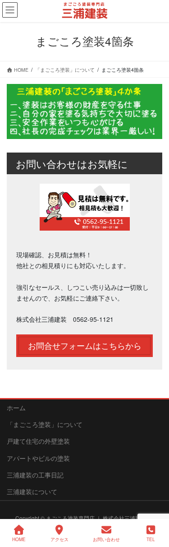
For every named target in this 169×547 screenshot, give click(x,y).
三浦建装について (32, 491)
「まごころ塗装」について (44, 424)
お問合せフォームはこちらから (85, 345)
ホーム (16, 407)
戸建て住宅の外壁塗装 (38, 440)
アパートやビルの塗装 (38, 458)
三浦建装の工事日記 (35, 474)
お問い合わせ (106, 539)
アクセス (59, 539)
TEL (150, 539)
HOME (19, 539)
